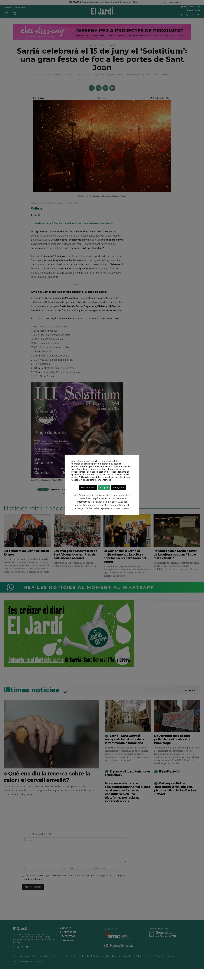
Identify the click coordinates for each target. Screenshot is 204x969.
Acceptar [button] (104, 487)
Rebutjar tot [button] (118, 487)
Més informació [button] (88, 487)
